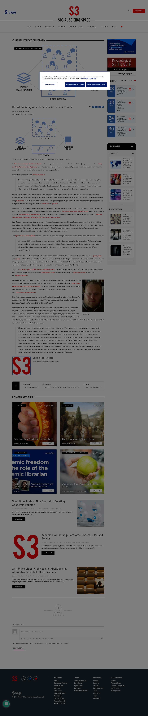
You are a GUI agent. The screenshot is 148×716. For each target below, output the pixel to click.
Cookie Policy (92, 78)
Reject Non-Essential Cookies (75, 84)
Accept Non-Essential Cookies (96, 84)
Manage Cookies (50, 84)
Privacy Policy (84, 78)
